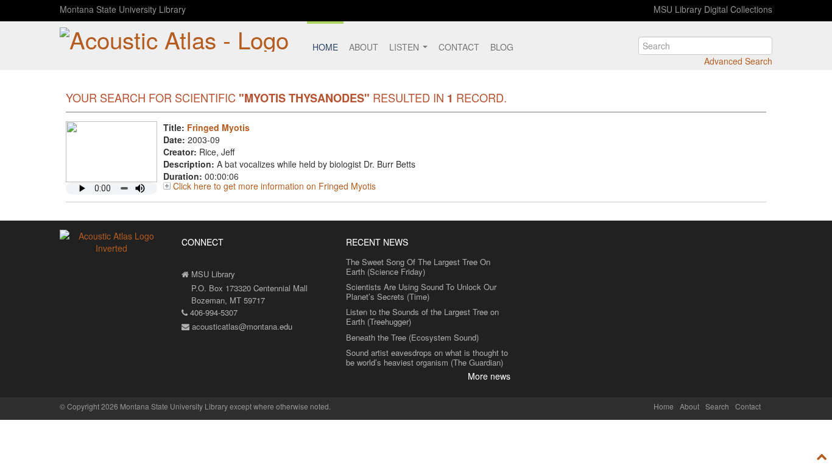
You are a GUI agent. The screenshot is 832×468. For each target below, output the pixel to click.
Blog (501, 47)
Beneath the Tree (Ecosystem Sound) (412, 337)
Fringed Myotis (218, 127)
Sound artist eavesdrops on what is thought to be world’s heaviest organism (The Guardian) (427, 357)
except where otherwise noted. (280, 406)
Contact (459, 47)
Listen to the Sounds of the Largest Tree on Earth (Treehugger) (422, 316)
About (363, 47)
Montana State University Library (123, 9)
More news (489, 376)
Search (717, 406)
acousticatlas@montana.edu (240, 326)
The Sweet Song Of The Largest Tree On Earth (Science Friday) (418, 266)
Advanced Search (738, 61)
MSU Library (212, 274)
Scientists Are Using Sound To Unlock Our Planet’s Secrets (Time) (421, 291)
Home (325, 47)
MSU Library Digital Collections (713, 9)
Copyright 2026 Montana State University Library (147, 406)
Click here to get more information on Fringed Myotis (274, 186)
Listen (405, 47)
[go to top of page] (822, 457)
